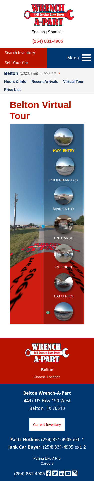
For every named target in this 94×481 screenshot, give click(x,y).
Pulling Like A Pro (47, 458)
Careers (47, 463)
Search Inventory (20, 52)
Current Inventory (47, 425)
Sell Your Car (16, 62)
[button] (86, 57)
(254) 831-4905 (47, 41)
